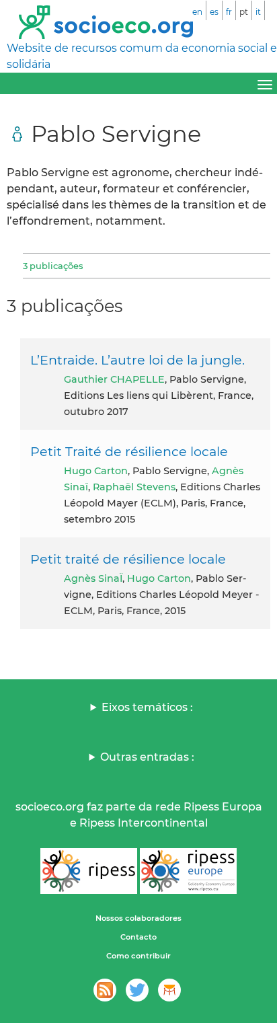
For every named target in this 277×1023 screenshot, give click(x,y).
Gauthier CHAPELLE (114, 379)
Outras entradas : (147, 757)
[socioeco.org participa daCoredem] (169, 990)
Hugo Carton (96, 471)
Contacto (138, 937)
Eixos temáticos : (147, 707)
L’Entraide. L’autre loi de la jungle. (137, 360)
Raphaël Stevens (134, 487)
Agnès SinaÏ (93, 578)
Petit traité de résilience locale (128, 559)
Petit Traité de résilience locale (129, 451)
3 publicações (53, 265)
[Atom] (104, 990)
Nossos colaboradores (138, 918)
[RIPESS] (88, 871)
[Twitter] (137, 990)
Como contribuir (138, 955)
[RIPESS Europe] (188, 871)
